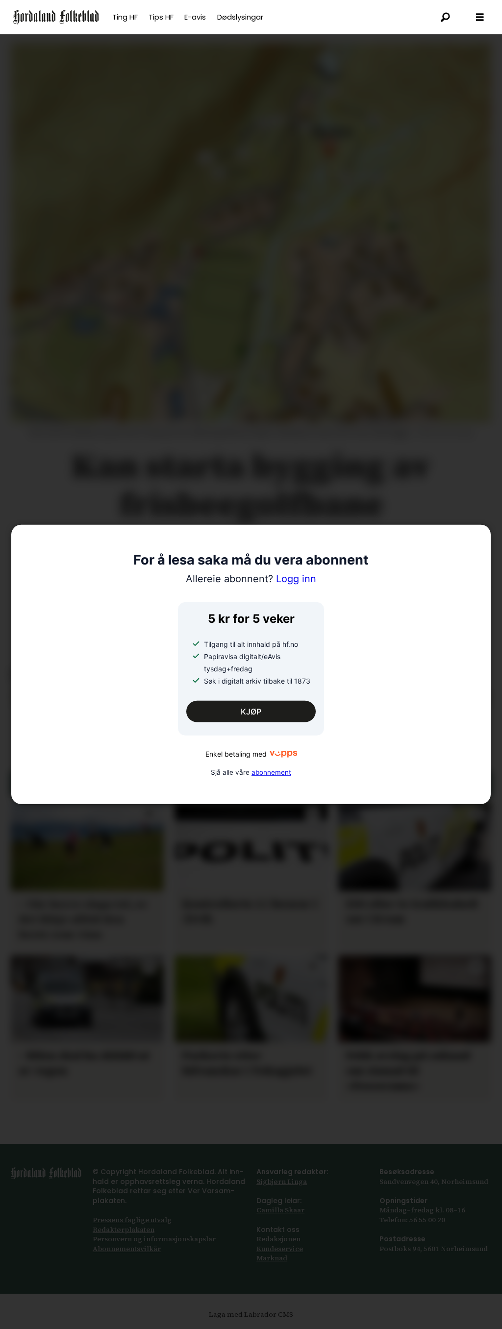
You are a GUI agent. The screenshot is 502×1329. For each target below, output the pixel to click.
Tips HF (161, 17)
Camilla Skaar (280, 1210)
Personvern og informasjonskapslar (154, 1239)
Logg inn (251, 579)
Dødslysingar (240, 17)
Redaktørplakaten (123, 1229)
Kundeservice (279, 1249)
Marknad (271, 1258)
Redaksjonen (278, 1239)
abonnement (271, 772)
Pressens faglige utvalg (132, 1220)
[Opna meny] (480, 17)
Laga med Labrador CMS (251, 1314)
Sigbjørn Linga (281, 1181)
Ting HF (125, 17)
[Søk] (445, 17)
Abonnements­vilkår (127, 1249)
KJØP (251, 711)
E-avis (195, 17)
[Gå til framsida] (56, 17)
